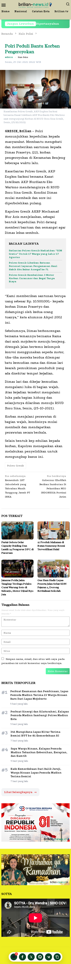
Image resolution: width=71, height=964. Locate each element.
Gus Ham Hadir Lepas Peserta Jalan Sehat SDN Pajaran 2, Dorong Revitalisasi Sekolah (51, 586)
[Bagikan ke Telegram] (48, 956)
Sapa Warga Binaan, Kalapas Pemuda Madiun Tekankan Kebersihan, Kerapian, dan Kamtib (39, 752)
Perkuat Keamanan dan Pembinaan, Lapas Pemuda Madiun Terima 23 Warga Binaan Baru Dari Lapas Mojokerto (39, 695)
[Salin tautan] (57, 956)
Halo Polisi (23, 57)
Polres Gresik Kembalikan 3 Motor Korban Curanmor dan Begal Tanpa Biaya (32, 278)
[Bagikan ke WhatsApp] (39, 956)
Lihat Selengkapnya (20, 792)
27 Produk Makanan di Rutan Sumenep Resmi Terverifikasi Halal (51, 546)
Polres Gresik (15, 465)
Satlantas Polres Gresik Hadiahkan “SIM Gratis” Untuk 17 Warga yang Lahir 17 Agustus (35, 254)
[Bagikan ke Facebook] (22, 956)
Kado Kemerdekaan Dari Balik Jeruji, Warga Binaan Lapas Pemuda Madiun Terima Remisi (36, 772)
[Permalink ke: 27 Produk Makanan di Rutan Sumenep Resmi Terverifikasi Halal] (53, 530)
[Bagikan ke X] (31, 956)
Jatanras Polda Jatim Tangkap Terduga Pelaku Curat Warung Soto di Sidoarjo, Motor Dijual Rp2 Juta (17, 587)
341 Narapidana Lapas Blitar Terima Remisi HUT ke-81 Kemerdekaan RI (35, 733)
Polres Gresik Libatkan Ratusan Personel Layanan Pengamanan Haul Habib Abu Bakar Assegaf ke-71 (33, 266)
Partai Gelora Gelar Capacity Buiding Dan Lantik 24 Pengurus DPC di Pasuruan (17, 547)
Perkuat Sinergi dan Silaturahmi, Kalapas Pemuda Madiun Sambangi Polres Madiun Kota (39, 715)
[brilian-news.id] (35, 4)
